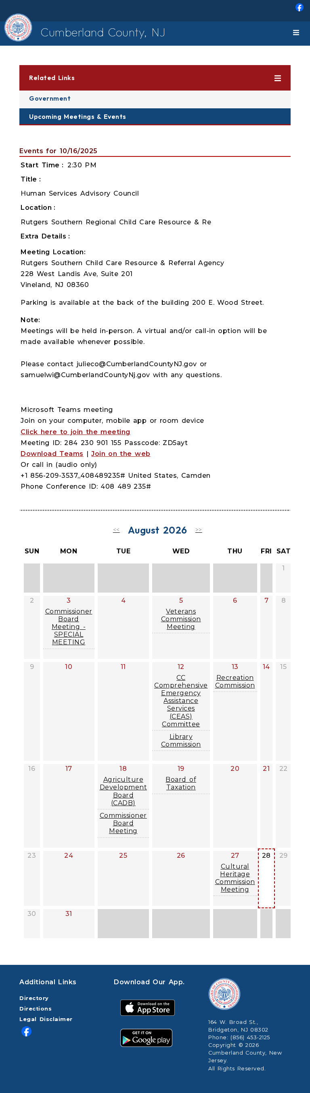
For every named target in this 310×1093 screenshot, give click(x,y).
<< (116, 529)
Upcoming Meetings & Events (77, 116)
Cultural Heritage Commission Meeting (235, 878)
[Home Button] (12, 33)
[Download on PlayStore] (146, 1037)
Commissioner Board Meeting (123, 823)
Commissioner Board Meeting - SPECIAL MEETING (68, 627)
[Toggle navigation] (297, 33)
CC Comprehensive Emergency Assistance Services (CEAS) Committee (181, 701)
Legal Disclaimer (46, 1019)
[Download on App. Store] (147, 1007)
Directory (34, 998)
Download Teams (52, 454)
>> (198, 529)
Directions (35, 1009)
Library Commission (181, 740)
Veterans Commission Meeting (181, 619)
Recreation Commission (235, 681)
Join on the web (120, 454)
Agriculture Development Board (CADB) (123, 791)
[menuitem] (155, 10)
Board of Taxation (180, 783)
